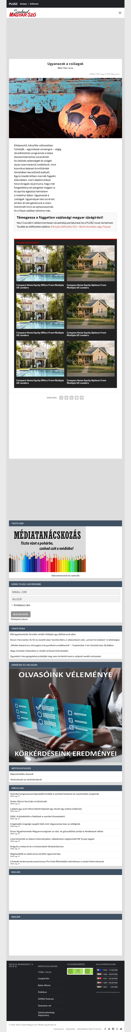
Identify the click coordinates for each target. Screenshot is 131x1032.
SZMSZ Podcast (46, 998)
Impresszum (59, 1029)
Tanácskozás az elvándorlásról (26, 779)
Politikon (42, 992)
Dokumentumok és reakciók (65, 575)
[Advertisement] (65, 37)
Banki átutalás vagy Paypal (95, 226)
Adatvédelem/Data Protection (89, 1029)
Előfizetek (34, 4)
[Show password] (116, 599)
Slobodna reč (44, 1005)
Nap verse (115, 74)
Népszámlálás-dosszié (21, 774)
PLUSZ (13, 3)
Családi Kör (43, 978)
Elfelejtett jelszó (19, 619)
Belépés (23, 4)
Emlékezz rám (21, 605)
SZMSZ (92, 74)
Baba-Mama (44, 985)
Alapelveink (70, 1029)
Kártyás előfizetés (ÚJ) (64, 226)
